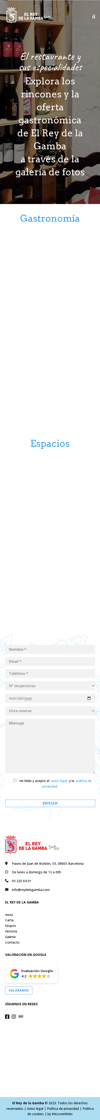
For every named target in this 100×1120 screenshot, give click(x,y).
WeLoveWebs (62, 1114)
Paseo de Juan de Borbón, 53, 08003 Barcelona (47, 863)
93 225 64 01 (21, 881)
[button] (31, 973)
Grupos (10, 925)
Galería (10, 937)
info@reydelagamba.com (31, 889)
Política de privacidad (63, 1108)
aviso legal (59, 781)
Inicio (9, 915)
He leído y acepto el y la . (55, 783)
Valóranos (19, 990)
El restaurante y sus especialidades (50, 62)
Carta (9, 920)
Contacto (12, 942)
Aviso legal (35, 1108)
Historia (11, 931)
